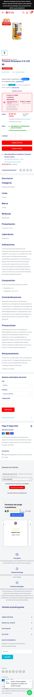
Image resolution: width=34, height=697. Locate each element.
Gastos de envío (25, 119)
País (3, 381)
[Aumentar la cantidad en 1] (20, 136)
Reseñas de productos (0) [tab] (10, 474)
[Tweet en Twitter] (27, 170)
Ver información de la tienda (12, 162)
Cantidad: (5, 136)
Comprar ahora (17, 148)
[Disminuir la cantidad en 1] (11, 136)
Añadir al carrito (17, 142)
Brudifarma (6, 72)
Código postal (6, 398)
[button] (6, 164)
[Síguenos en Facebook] (3, 671)
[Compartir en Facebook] (20, 170)
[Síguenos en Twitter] (6, 671)
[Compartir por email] (31, 170)
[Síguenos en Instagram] (10, 671)
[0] (31, 12)
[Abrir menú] (3, 12)
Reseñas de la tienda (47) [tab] (25, 474)
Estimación (8, 409)
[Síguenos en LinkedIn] (23, 671)
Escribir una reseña (17, 487)
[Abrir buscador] (23, 13)
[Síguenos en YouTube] (17, 671)
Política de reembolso (8, 417)
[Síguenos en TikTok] (20, 671)
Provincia (4, 390)
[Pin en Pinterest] (24, 170)
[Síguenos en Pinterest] (13, 671)
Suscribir (7, 657)
